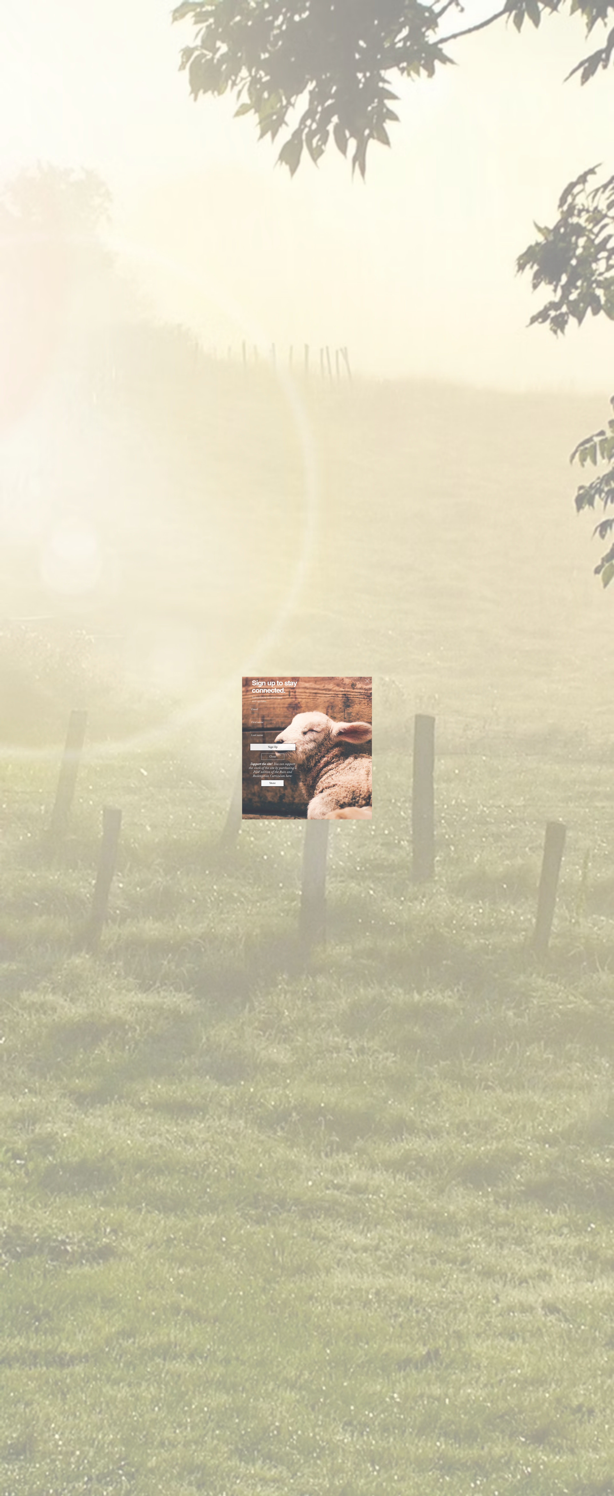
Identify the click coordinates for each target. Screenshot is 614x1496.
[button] (367, 681)
